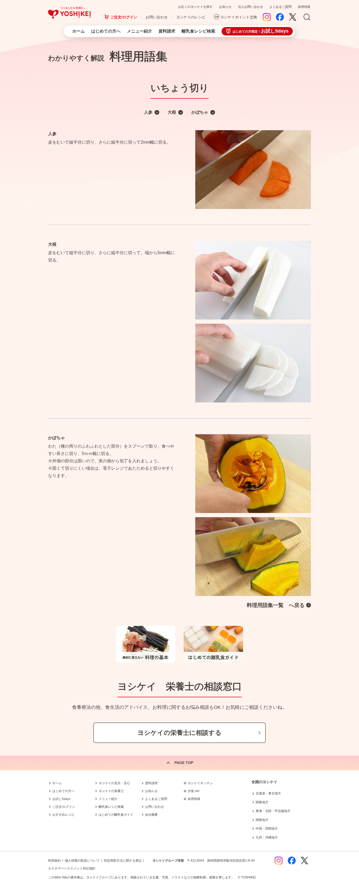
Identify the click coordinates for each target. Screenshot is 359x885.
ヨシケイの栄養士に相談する (179, 732)
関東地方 (262, 802)
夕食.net (193, 791)
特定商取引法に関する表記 (123, 860)
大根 (172, 112)
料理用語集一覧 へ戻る (276, 605)
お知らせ (225, 7)
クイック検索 (334, 799)
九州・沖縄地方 (267, 837)
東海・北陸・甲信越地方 (273, 811)
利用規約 (54, 860)
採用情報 (304, 7)
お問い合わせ (157, 17)
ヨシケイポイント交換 (238, 17)
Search (307, 17)
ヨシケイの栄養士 (111, 791)
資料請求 (166, 31)
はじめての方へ (106, 31)
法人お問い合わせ (250, 7)
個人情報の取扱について (82, 860)
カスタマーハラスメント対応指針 (71, 868)
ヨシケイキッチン (200, 783)
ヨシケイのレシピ (191, 17)
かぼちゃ (199, 112)
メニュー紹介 (139, 31)
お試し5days (61, 799)
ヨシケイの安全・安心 (114, 783)
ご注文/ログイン (123, 17)
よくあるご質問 (280, 7)
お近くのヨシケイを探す (195, 7)
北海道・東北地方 (268, 793)
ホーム (78, 31)
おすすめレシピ (63, 814)
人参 (148, 112)
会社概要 (151, 814)
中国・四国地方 (267, 828)
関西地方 (262, 820)
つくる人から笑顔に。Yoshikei (69, 13)
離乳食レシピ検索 (198, 31)
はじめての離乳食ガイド (116, 814)
